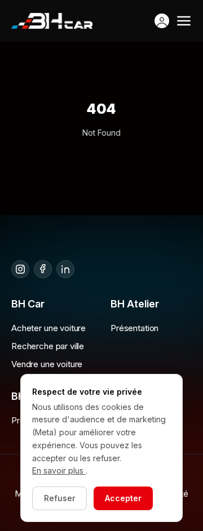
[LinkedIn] (65, 269)
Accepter (123, 498)
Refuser (59, 498)
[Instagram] (20, 269)
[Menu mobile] (184, 21)
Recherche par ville (47, 346)
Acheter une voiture (48, 328)
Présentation (134, 328)
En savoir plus (59, 470)
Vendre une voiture (46, 364)
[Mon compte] (162, 21)
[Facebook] (42, 269)
